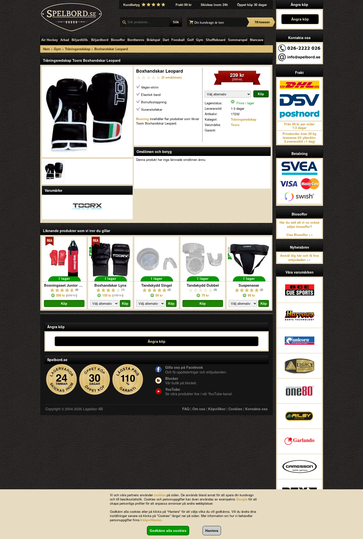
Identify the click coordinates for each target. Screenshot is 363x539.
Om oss (198, 408)
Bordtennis (135, 40)
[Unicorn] (299, 340)
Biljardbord (99, 40)
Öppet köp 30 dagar (252, 4)
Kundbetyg (132, 4)
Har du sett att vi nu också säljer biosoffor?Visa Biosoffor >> (299, 228)
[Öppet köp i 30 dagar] (94, 379)
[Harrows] (299, 315)
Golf (190, 40)
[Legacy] (299, 365)
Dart (166, 40)
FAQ (185, 408)
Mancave (256, 40)
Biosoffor (118, 40)
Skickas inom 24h (214, 4)
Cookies (235, 408)
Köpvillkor (216, 408)
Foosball (178, 40)
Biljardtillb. (80, 40)
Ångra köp (300, 19)
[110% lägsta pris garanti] (127, 379)
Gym (199, 40)
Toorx (235, 124)
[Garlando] (299, 441)
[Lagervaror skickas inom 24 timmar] (61, 379)
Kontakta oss (256, 408)
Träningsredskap (77, 48)
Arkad (64, 40)
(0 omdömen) (171, 77)
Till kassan (262, 22)
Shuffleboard (215, 40)
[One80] (299, 391)
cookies (160, 495)
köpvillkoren (151, 519)
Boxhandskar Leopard (111, 48)
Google (241, 499)
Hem (46, 48)
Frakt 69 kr (184, 4)
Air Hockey (49, 40)
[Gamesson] (299, 466)
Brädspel (153, 40)
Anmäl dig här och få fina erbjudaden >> (299, 257)
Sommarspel (237, 40)
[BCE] (299, 290)
